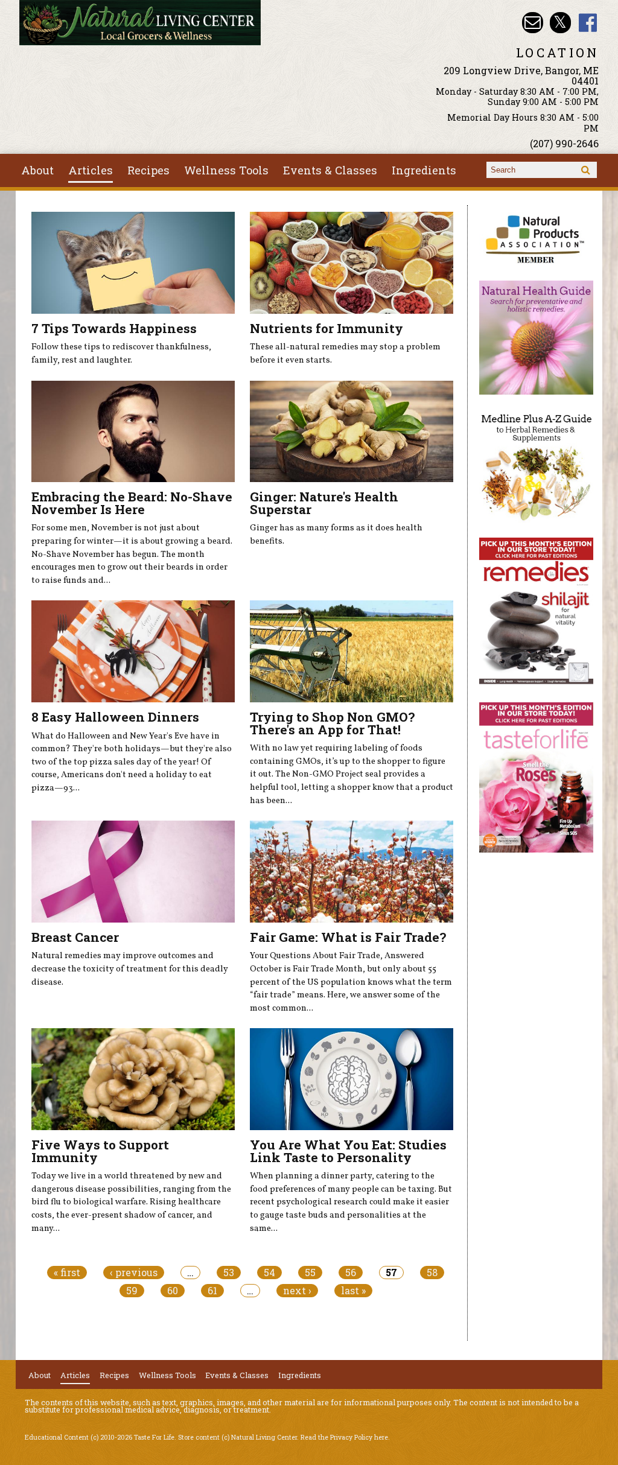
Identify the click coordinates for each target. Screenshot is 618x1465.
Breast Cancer (75, 937)
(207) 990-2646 (564, 143)
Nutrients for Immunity (326, 328)
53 (228, 1272)
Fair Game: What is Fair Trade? (348, 937)
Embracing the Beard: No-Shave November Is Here (131, 503)
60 (172, 1291)
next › (297, 1291)
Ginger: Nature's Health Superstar (324, 503)
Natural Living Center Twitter (560, 22)
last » (353, 1291)
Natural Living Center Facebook (588, 22)
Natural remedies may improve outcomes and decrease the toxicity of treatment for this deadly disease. (129, 969)
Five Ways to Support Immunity (100, 1151)
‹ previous (134, 1272)
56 (350, 1272)
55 (310, 1272)
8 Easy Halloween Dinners (115, 716)
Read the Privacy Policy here (344, 1437)
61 (212, 1291)
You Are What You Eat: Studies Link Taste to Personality (348, 1151)
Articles (90, 170)
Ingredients (424, 170)
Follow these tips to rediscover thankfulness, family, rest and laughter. (121, 353)
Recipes (148, 170)
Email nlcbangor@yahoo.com (532, 22)
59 (132, 1291)
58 (432, 1272)
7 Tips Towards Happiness (114, 328)
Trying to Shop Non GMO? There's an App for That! (332, 723)
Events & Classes (330, 170)
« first (67, 1272)
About (37, 170)
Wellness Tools (226, 170)
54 (269, 1272)
